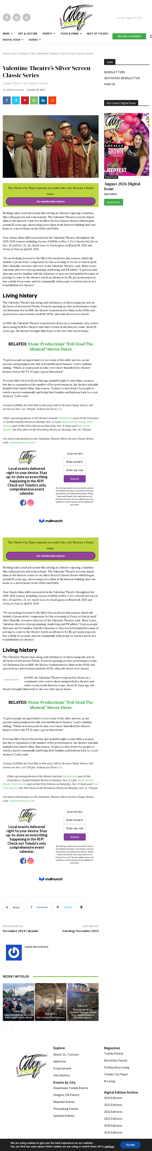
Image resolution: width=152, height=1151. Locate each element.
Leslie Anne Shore (15, 90)
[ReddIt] (52, 100)
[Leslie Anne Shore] (14, 953)
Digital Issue (111, 177)
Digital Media (110, 194)
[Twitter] (16, 100)
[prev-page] (5, 1027)
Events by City (64, 1082)
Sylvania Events (63, 1116)
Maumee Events (64, 1102)
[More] (81, 907)
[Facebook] (7, 17)
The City (50, 1014)
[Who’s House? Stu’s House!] (50, 1002)
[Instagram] (17, 17)
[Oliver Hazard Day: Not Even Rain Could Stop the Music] (18, 1002)
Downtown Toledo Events (70, 1088)
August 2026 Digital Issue (122, 186)
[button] (151, 36)
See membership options (51, 201)
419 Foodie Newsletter (122, 78)
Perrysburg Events (65, 1109)
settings (109, 1146)
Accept (130, 1145)
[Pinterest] (25, 100)
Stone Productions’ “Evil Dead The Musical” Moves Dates (60, 346)
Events (18, 1011)
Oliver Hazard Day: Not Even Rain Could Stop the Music (18, 1016)
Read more (113, 202)
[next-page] (11, 1027)
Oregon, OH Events (66, 1095)
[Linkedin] (43, 100)
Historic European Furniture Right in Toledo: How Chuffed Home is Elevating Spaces (82, 1013)
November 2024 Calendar (20, 931)
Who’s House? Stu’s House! (50, 1017)
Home (6, 53)
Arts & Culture (20, 53)
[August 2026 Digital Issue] (126, 145)
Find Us (109, 84)
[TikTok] (26, 17)
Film (32, 53)
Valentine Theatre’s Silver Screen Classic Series (65, 53)
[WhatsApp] (34, 100)
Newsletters (114, 72)
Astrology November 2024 (80, 931)
